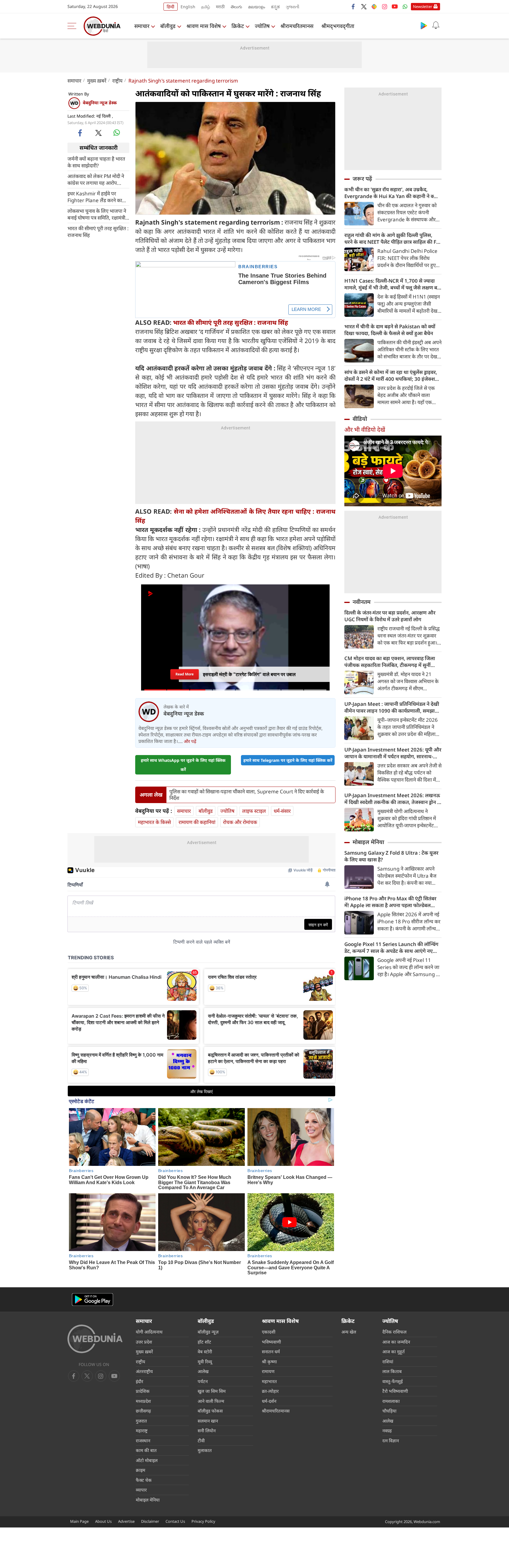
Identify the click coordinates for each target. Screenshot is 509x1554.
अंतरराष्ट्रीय (144, 1371)
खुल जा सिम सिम (212, 1391)
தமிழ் (205, 6)
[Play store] (424, 25)
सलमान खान (208, 1421)
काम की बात (146, 1450)
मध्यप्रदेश (143, 1401)
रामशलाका (391, 1401)
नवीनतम (362, 602)
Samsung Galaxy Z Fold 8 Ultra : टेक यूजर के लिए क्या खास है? (391, 856)
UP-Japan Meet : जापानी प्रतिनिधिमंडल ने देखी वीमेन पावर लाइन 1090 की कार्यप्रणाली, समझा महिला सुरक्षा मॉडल (391, 707)
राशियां (387, 1362)
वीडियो (360, 419)
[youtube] (394, 6)
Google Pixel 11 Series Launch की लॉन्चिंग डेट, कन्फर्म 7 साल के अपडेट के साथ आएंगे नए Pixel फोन (391, 947)
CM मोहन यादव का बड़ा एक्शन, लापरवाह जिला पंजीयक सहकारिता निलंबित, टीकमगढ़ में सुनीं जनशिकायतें (389, 661)
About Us (103, 1521)
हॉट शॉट (204, 1342)
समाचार (141, 25)
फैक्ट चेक (144, 1480)
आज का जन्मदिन (396, 1342)
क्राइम (140, 1470)
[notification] (436, 25)
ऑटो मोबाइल (147, 1460)
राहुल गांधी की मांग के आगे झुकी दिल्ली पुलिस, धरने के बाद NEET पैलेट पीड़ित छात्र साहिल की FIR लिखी (392, 238)
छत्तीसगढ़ (143, 1411)
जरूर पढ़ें (362, 178)
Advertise (126, 1521)
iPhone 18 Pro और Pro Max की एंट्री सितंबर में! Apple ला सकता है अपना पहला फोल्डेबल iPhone (390, 902)
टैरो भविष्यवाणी (395, 1391)
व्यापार (141, 1490)
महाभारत (269, 1381)
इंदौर (139, 1381)
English (188, 6)
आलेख (203, 1371)
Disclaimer (150, 1521)
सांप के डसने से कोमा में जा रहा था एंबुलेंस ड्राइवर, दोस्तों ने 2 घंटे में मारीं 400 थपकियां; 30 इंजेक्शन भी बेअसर (391, 375)
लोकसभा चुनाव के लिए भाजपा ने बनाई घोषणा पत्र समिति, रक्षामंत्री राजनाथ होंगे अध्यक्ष (96, 214)
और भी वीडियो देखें (364, 430)
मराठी (220, 6)
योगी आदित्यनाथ (149, 1332)
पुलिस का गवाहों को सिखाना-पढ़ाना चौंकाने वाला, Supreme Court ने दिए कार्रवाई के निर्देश (246, 794)
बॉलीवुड (168, 25)
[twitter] (363, 6)
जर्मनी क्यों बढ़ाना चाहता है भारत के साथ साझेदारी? (96, 162)
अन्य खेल (348, 1332)
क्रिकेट (238, 25)
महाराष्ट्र (142, 1430)
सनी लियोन (207, 1430)
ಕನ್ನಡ (275, 6)
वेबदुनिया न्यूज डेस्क (100, 103)
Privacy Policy (203, 1521)
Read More (184, 672)
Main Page (79, 1521)
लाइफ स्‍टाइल (254, 811)
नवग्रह (387, 1430)
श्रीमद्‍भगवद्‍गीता (337, 25)
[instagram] (384, 6)
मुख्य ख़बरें (96, 80)
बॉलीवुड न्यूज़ (208, 1332)
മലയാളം (256, 6)
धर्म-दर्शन (269, 1401)
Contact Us (175, 1521)
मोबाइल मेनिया (368, 842)
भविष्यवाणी (271, 1342)
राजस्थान (143, 1440)
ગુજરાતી (292, 6)
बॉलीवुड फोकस (210, 1411)
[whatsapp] (116, 132)
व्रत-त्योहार (270, 1391)
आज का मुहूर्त (393, 1351)
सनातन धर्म (271, 1351)
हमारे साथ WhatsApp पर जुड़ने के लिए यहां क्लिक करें (183, 764)
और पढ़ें (190, 741)
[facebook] (353, 6)
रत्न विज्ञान (390, 1440)
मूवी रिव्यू (205, 1362)
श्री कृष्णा (269, 1362)
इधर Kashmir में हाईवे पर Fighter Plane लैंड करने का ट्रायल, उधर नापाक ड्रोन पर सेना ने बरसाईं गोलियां (97, 196)
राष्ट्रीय (117, 80)
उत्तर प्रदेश (144, 1342)
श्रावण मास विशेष (203, 25)
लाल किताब (392, 1371)
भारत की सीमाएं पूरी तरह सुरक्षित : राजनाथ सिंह (98, 231)
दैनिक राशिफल (394, 1332)
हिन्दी (170, 6)
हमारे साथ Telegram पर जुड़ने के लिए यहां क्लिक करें (287, 760)
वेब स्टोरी (205, 1351)
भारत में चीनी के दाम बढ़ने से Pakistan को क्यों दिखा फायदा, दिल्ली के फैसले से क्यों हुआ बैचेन (389, 330)
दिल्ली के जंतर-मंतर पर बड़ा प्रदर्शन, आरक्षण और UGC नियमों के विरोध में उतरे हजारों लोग (389, 616)
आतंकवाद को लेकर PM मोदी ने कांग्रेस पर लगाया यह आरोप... (95, 179)
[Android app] (92, 1299)
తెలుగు (236, 6)
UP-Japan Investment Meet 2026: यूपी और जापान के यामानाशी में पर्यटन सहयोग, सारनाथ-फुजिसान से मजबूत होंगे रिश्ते (392, 753)
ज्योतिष (262, 25)
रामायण (268, 1371)
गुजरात (141, 1421)
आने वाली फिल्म (211, 1401)
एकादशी (268, 1332)
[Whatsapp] (405, 6)
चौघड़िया (389, 1411)
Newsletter (422, 6)
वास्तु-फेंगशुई (392, 1381)
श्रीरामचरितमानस (296, 25)
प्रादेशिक (143, 1391)
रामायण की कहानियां (197, 822)
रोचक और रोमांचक (240, 822)
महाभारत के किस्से (154, 822)
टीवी (201, 1440)
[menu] (73, 26)
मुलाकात (205, 1450)
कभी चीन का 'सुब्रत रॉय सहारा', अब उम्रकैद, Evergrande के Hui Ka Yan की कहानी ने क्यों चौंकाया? (391, 193)
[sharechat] (374, 6)
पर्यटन (203, 1381)
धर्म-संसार (282, 811)
